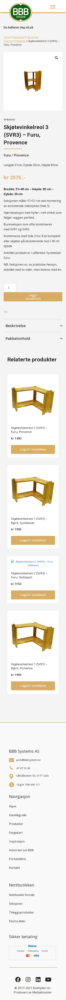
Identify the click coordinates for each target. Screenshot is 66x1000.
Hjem (7, 37)
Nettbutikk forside (21, 895)
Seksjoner (18, 37)
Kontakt (14, 868)
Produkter (16, 824)
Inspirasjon (17, 841)
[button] (56, 58)
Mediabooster (42, 992)
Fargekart (16, 833)
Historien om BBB (21, 850)
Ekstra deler (17, 921)
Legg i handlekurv (33, 297)
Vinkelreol (19, 41)
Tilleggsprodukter (21, 912)
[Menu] (53, 7)
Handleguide (17, 815)
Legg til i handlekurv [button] (33, 449)
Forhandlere (17, 859)
